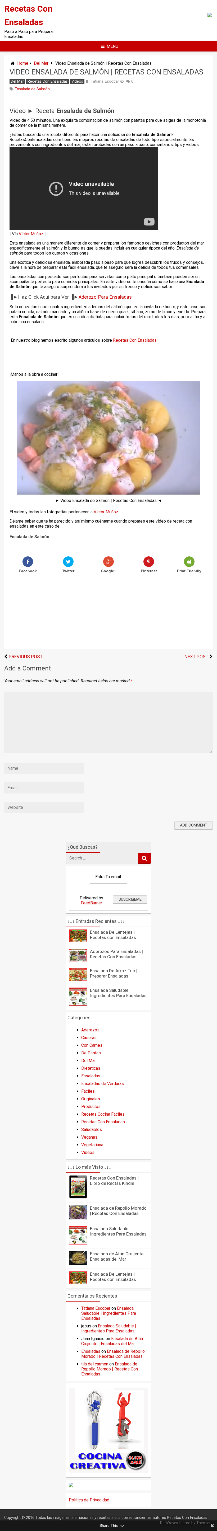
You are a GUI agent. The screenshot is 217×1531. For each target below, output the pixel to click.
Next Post (196, 656)
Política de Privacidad (89, 1499)
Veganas (89, 1137)
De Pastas (91, 1052)
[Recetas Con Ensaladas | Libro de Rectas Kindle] (78, 1197)
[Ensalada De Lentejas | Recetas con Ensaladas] (78, 940)
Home (22, 63)
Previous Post (26, 656)
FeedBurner (91, 902)
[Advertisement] (73, 100)
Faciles (88, 1091)
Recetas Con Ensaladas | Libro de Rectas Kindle (114, 1180)
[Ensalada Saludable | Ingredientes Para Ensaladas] (78, 1004)
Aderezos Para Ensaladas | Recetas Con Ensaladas (116, 954)
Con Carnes (91, 1045)
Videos (77, 81)
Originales (90, 1098)
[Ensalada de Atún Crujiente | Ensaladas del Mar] (78, 1263)
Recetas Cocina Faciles (103, 1114)
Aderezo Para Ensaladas (105, 297)
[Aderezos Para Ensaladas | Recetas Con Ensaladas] (78, 959)
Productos (91, 1106)
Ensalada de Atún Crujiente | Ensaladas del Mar (118, 1256)
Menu (112, 46)
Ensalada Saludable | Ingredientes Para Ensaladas (118, 993)
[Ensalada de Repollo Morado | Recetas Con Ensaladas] (78, 1217)
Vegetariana (92, 1144)
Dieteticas (90, 1068)
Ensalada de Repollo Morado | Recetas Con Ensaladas (118, 1210)
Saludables (91, 1129)
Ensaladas (90, 1075)
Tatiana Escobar (105, 81)
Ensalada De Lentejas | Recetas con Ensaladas (113, 934)
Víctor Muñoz (31, 233)
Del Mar (41, 63)
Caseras (89, 1037)
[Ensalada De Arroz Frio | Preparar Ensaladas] (78, 979)
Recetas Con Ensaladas (48, 81)
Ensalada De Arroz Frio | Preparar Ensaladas (113, 973)
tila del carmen (94, 1363)
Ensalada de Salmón (32, 89)
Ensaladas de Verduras (102, 1083)
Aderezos (90, 1029)
